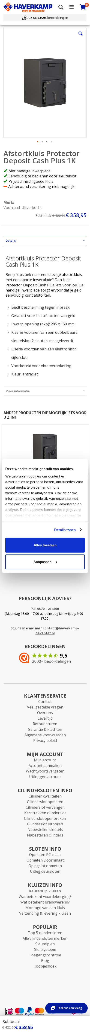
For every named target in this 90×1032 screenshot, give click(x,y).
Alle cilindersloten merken (45, 938)
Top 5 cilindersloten (45, 932)
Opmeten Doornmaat (45, 860)
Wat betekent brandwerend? (45, 902)
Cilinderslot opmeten (45, 801)
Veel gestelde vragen (45, 707)
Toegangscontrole (45, 955)
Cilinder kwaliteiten (45, 796)
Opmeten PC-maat (45, 854)
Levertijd (45, 718)
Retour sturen (45, 723)
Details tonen (65, 530)
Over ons (45, 712)
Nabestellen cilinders (45, 835)
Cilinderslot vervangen (45, 807)
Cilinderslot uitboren (45, 824)
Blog (45, 960)
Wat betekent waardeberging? (45, 896)
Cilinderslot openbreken (45, 818)
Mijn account (45, 760)
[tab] (45, 240)
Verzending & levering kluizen (45, 913)
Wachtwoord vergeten (45, 771)
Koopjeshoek (45, 966)
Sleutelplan (45, 943)
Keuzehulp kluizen (45, 891)
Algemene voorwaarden (45, 734)
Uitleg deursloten (45, 871)
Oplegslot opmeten (45, 865)
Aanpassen (42, 562)
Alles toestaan (45, 545)
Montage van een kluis (45, 907)
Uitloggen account (45, 776)
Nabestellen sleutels (45, 829)
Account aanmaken (45, 765)
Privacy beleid (45, 740)
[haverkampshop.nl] (27, 7)
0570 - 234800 (48, 608)
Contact (45, 701)
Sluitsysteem (45, 949)
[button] (80, 37)
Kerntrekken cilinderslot (45, 812)
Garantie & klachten (45, 729)
